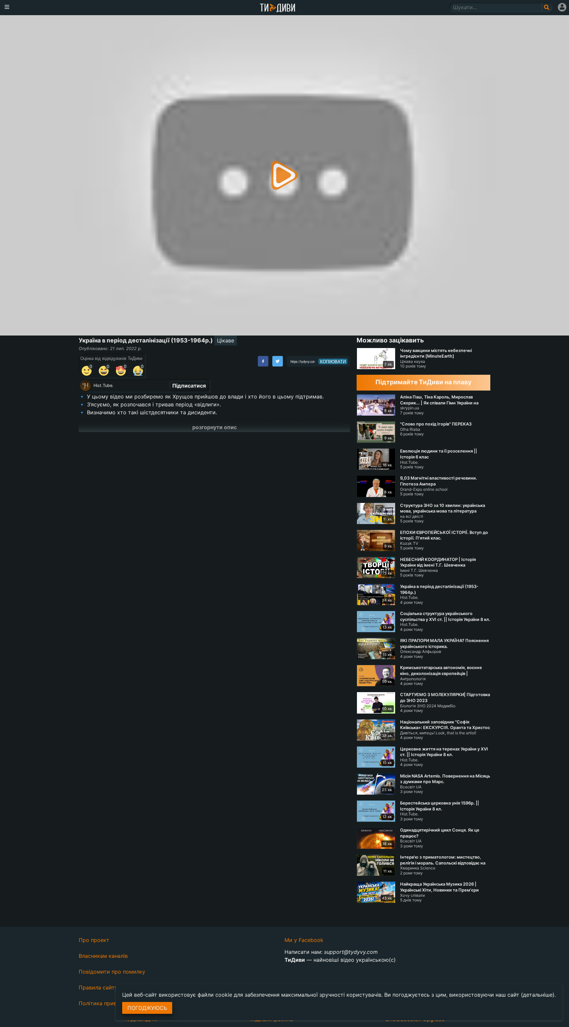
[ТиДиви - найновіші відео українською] (277, 8)
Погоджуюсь (147, 1008)
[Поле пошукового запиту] (547, 7)
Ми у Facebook (303, 940)
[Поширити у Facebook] (263, 361)
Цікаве (225, 340)
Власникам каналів (103, 956)
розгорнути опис (214, 427)
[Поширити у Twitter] (277, 361)
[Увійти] (562, 7)
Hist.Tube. (104, 385)
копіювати (333, 362)
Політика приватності (107, 1003)
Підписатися (189, 385)
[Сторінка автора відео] (85, 385)
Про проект (94, 940)
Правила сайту (98, 987)
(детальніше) (538, 994)
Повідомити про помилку (112, 971)
